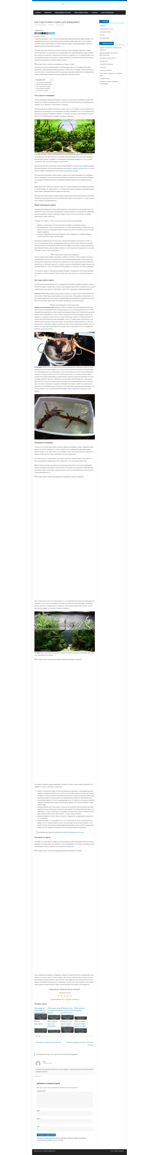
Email (39, 1118)
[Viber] (47, 33)
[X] (42, 33)
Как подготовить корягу (44, 86)
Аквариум (47, 12)
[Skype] (52, 33)
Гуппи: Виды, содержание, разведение (48, 1042)
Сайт (38, 1126)
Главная (38, 12)
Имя (38, 1111)
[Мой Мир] (40, 33)
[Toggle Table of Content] (51, 80)
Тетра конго (103, 67)
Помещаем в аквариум (43, 88)
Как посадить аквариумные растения (72, 832)
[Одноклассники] (38, 33)
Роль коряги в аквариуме (44, 82)
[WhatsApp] (49, 33)
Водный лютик (104, 61)
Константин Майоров (40, 25)
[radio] (58, 996)
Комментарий (41, 1091)
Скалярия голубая (105, 78)
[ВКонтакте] (35, 33)
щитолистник (83, 168)
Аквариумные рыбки (81, 12)
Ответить (37, 1076)
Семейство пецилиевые (106, 64)
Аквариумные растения (63, 12)
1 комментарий (59, 25)
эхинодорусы (67, 168)
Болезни (94, 12)
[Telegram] (54, 33)
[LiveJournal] (45, 33)
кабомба (75, 168)
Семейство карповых (106, 70)
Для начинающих (107, 12)
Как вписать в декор (42, 90)
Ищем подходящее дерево (45, 84)
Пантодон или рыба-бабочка (108, 58)
